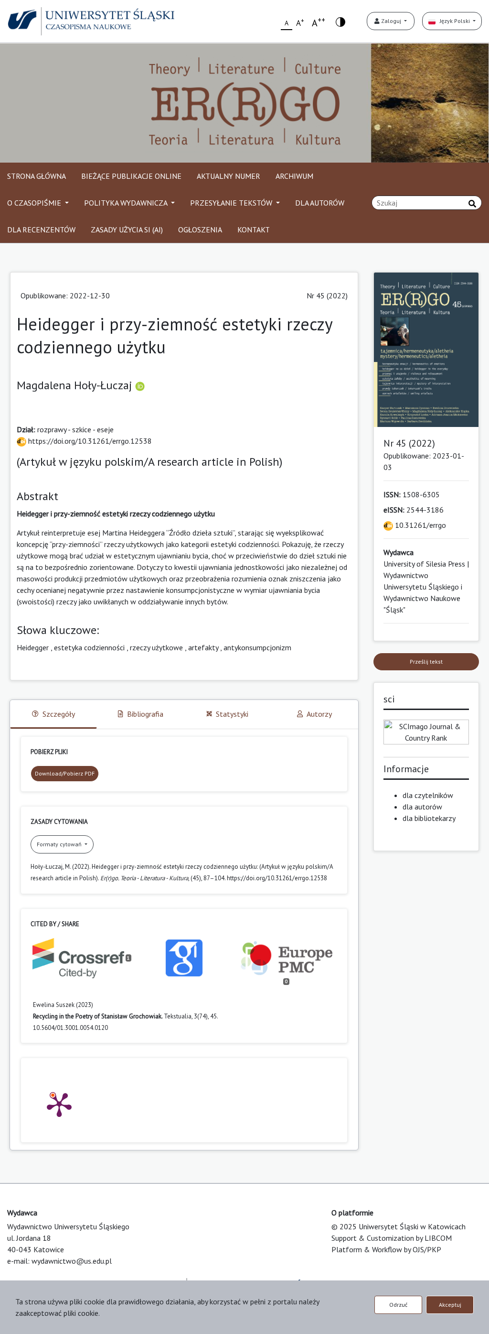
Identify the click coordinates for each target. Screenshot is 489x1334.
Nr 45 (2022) (327, 295)
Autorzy (319, 714)
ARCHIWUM (294, 176)
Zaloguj (391, 20)
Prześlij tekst (426, 661)
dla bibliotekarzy (429, 818)
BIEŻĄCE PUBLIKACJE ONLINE (131, 176)
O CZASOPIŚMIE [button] (35, 203)
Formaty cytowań (60, 844)
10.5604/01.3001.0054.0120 (70, 1028)
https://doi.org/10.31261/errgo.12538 (89, 441)
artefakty (203, 647)
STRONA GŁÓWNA (36, 176)
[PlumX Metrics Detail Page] (59, 1104)
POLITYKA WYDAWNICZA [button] (126, 203)
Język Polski (453, 20)
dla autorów (422, 806)
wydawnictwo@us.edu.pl (72, 1261)
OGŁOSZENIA (200, 229)
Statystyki (232, 714)
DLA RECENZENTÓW (41, 229)
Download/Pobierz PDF (65, 773)
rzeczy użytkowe (156, 647)
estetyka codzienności (89, 647)
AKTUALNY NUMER (228, 176)
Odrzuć (398, 1304)
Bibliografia (145, 714)
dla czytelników (428, 795)
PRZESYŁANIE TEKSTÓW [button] (232, 203)
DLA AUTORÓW (319, 203)
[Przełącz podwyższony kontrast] (340, 21)
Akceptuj (450, 1304)
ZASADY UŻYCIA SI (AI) (127, 229)
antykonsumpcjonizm (257, 647)
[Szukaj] (472, 204)
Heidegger (33, 647)
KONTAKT (253, 229)
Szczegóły (59, 714)
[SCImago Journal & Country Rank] (426, 731)
